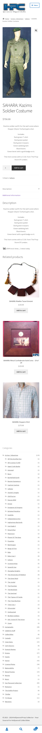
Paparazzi (11, 534)
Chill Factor (12, 496)
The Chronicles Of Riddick (17, 575)
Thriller (7, 694)
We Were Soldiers (13, 616)
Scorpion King (12, 564)
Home (7, 19)
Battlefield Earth (13, 478)
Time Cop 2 (11, 605)
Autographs (9, 627)
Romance (8, 687)
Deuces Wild (12, 500)
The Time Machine (14, 601)
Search (21, 729)
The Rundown (12, 590)
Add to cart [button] (21, 310)
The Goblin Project (11, 690)
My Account (7, 729)
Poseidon (11, 541)
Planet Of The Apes (14, 537)
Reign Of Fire (12, 549)
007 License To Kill (14, 463)
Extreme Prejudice (14, 511)
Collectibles (9, 634)
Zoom (10, 623)
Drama (7, 653)
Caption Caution (13, 485)
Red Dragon (12, 545)
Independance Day (14, 519)
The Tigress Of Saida (15, 597)
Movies (7, 675)
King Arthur (12, 530)
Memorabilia (9, 668)
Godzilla (10, 515)
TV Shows (8, 698)
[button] (36, 30)
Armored (11, 470)
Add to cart (18, 168)
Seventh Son (12, 567)
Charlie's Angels (13, 493)
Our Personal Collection (13, 683)
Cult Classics (9, 646)
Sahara (27, 19)
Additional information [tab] (11, 195)
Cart (32, 727)
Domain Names (10, 649)
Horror (7, 661)
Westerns (8, 702)
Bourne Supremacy (14, 481)
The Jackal (11, 582)
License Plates (10, 664)
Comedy (8, 638)
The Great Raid (13, 578)
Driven (10, 504)
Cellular (10, 489)
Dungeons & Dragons (15, 507)
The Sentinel (12, 593)
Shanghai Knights (14, 571)
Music (7, 679)
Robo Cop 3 (11, 556)
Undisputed (12, 612)
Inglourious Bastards (15, 522)
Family (7, 657)
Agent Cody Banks (14, 466)
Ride (9, 552)
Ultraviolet (11, 608)
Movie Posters (10, 672)
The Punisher (12, 586)
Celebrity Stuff (10, 631)
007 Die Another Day (15, 459)
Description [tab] (7, 189)
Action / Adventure (17, 19)
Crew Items (9, 642)
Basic (9, 474)
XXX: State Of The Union (16, 620)
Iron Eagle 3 (12, 526)
